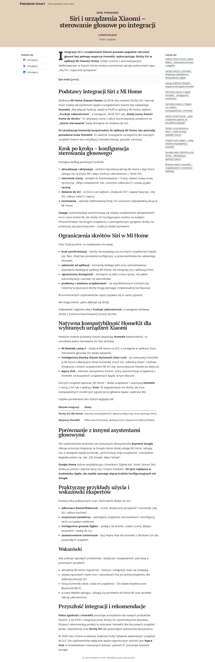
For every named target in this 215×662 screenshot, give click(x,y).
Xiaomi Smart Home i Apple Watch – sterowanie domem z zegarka (179, 62)
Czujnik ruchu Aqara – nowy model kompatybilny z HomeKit (179, 143)
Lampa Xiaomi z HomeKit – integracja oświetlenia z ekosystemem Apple (178, 74)
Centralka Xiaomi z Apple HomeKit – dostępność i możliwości (177, 95)
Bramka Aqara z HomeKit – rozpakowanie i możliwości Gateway (178, 167)
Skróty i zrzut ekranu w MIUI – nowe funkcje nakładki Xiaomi (176, 131)
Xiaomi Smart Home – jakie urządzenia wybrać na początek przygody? (179, 119)
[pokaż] (75, 79)
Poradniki (111, 12)
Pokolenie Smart (32, 4)
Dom (100, 12)
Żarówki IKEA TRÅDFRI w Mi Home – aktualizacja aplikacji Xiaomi (179, 155)
